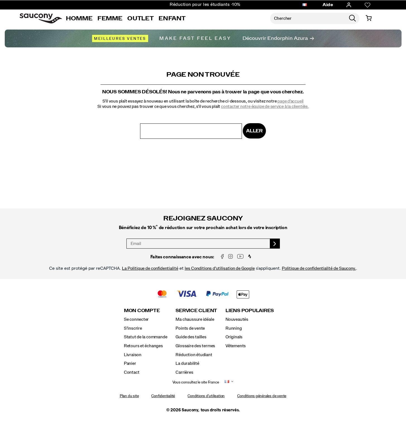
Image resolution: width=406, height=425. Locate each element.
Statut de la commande (145, 337)
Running (233, 328)
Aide (328, 5)
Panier (130, 363)
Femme (109, 18)
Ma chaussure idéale (195, 319)
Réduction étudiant (194, 355)
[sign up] (275, 244)
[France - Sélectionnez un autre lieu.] (305, 5)
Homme (79, 18)
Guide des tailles (191, 337)
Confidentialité (163, 396)
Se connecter (136, 319)
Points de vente (190, 328)
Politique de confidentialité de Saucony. (319, 268)
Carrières (184, 372)
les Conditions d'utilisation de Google (220, 268)
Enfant (172, 18)
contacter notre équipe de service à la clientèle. (265, 106)
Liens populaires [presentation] (249, 310)
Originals (233, 337)
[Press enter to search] (352, 18)
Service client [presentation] (196, 310)
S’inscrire (133, 328)
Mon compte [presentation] (142, 310)
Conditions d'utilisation (206, 396)
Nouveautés (236, 319)
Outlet (140, 18)
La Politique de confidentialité (150, 268)
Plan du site (129, 396)
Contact (132, 372)
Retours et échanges (143, 346)
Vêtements (235, 346)
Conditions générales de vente (261, 396)
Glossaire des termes (195, 346)
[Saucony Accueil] (41, 18)
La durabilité (187, 363)
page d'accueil (290, 101)
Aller (254, 130)
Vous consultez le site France (195, 382)
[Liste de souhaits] (367, 5)
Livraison (132, 355)
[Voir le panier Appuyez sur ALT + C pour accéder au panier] (369, 18)
